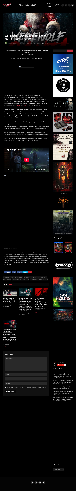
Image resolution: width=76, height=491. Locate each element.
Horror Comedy (7, 279)
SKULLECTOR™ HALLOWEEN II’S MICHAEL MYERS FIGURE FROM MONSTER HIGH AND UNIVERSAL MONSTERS (63, 399)
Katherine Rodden (17, 279)
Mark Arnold (26, 279)
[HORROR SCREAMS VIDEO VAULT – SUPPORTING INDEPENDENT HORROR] (6, 5)
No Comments (38, 43)
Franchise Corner (33, 5)
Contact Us (57, 5)
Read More (5, 309)
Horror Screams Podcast (49, 5)
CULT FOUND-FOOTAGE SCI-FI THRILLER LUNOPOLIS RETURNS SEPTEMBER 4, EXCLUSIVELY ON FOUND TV (63, 382)
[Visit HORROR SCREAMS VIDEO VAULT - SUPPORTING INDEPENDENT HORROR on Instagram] (54, 238)
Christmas (26, 277)
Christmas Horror (35, 277)
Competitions (41, 5)
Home (15, 5)
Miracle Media (34, 279)
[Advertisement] (63, 331)
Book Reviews (27, 5)
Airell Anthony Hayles (8, 277)
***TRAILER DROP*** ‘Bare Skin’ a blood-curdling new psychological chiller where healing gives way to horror (41, 302)
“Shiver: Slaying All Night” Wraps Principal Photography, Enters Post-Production (9, 300)
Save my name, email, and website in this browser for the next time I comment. (26, 387)
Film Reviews (21, 5)
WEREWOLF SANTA (43, 279)
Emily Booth (44, 277)
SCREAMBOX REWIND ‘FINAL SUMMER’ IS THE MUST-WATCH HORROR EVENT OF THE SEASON (63, 393)
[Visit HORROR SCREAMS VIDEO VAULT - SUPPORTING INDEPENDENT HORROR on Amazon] (61, 238)
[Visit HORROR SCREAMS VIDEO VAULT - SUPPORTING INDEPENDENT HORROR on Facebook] (56, 238)
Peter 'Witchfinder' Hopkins (15, 43)
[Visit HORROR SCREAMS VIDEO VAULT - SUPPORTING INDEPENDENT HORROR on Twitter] (59, 238)
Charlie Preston (18, 277)
